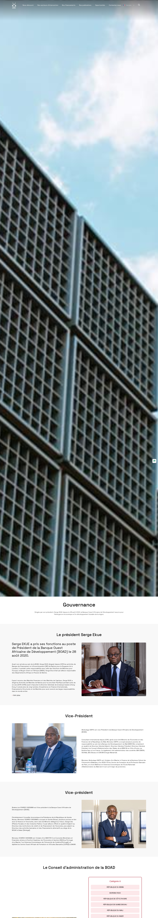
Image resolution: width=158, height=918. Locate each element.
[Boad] (14, 5)
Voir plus (16, 695)
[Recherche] (139, 5)
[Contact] (154, 461)
